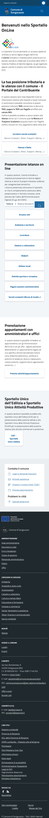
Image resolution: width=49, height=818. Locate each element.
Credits (15, 808)
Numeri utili (6, 695)
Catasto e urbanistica (11, 594)
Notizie (5, 633)
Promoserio (6, 746)
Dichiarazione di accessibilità (14, 762)
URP (3, 687)
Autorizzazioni (8, 590)
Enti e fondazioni (9, 551)
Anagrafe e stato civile (11, 585)
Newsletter (6, 795)
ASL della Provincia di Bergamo (15, 737)
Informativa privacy (10, 754)
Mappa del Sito (35, 808)
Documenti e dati (9, 547)
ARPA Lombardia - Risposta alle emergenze (20, 741)
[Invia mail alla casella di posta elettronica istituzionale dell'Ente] (24, 678)
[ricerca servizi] (39, 204)
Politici (4, 563)
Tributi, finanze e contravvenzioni (16, 614)
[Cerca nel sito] (42, 11)
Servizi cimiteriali (9, 618)
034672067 (15, 674)
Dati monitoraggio (9, 805)
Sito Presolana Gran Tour (12, 750)
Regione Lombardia (10, 3)
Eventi (4, 651)
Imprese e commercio (11, 606)
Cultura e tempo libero (11, 598)
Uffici (4, 567)
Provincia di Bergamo (11, 733)
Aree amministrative (10, 542)
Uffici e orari (7, 691)
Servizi (31, 805)
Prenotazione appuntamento (14, 775)
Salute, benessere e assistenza (15, 610)
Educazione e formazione (12, 602)
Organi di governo (9, 555)
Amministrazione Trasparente (14, 766)
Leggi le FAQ (7, 769)
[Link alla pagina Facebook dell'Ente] (3, 791)
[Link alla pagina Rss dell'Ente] (7, 791)
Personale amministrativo (13, 559)
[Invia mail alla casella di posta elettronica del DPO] (15, 709)
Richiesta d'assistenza (11, 778)
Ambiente (6, 581)
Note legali (6, 758)
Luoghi (4, 647)
